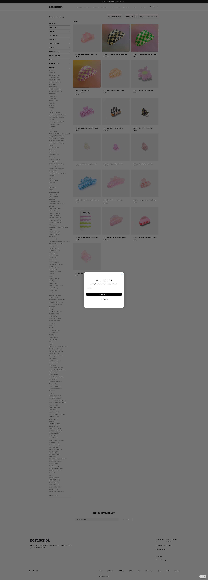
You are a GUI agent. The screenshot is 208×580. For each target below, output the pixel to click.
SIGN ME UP (104, 294)
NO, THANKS (104, 299)
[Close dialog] (123, 274)
